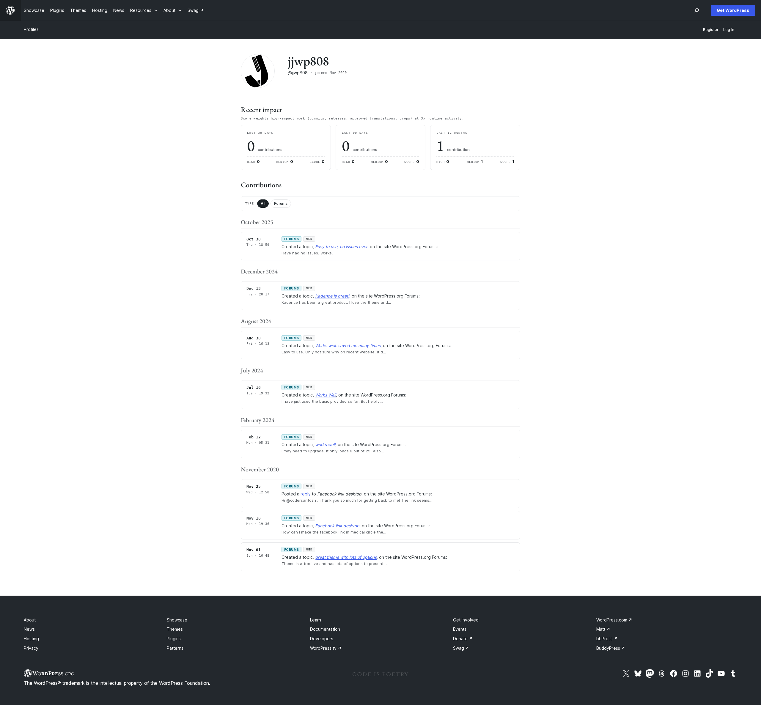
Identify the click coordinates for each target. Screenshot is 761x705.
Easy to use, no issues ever (341, 246)
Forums (280, 203)
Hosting (31, 638)
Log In (728, 29)
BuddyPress (610, 648)
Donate (463, 638)
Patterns (175, 648)
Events (459, 629)
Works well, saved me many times (347, 345)
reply (306, 493)
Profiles (31, 29)
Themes (175, 629)
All (263, 203)
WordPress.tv (326, 648)
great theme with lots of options (346, 557)
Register (710, 29)
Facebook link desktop (337, 525)
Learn (315, 619)
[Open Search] (696, 10)
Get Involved (466, 619)
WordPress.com (614, 619)
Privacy (31, 648)
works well (325, 444)
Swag (461, 648)
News (29, 629)
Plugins (174, 638)
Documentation (325, 629)
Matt (603, 629)
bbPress (607, 638)
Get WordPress (733, 10)
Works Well (325, 394)
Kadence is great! (332, 295)
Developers (321, 638)
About (30, 619)
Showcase (177, 619)
